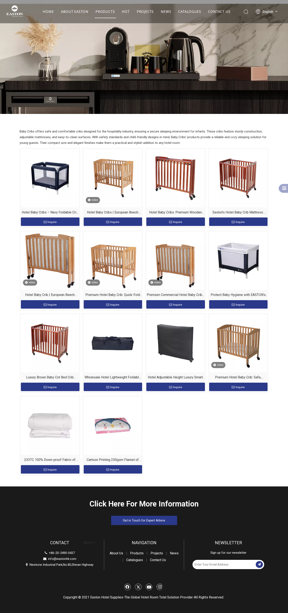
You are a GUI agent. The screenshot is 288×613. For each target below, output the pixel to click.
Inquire (52, 222)
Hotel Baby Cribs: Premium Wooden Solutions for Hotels (175, 213)
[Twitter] (138, 586)
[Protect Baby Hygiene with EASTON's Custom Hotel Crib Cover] (238, 260)
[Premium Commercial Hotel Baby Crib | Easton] (175, 260)
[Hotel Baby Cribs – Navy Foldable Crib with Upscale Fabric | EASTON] (50, 178)
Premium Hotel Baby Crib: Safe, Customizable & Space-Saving (238, 378)
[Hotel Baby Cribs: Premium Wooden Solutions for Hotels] (175, 178)
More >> (89, 542)
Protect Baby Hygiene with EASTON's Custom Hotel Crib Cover (238, 295)
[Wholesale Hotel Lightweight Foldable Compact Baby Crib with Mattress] (113, 343)
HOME (48, 11)
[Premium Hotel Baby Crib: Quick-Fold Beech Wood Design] (113, 260)
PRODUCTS (105, 11)
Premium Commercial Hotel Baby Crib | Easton (175, 295)
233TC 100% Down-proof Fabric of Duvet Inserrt (49, 460)
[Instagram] (159, 586)
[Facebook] (127, 586)
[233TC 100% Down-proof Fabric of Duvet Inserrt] (50, 426)
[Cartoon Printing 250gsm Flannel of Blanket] (113, 426)
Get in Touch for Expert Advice (144, 520)
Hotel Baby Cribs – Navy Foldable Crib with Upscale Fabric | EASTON (50, 213)
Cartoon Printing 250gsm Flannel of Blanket (113, 460)
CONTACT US (219, 11)
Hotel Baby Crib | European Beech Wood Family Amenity (50, 295)
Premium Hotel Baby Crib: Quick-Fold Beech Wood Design (112, 295)
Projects (157, 553)
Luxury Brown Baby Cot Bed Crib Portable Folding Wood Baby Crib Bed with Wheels (50, 378)
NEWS (166, 11)
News (174, 553)
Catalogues (134, 560)
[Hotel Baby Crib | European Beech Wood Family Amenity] (50, 260)
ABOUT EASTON (74, 11)
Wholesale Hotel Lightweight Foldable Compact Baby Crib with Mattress (113, 378)
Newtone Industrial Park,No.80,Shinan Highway (59, 565)
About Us (116, 553)
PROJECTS (145, 11)
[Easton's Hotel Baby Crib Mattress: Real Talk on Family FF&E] (238, 178)
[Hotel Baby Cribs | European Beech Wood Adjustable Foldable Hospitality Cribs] (113, 178)
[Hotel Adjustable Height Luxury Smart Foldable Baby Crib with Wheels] (175, 343)
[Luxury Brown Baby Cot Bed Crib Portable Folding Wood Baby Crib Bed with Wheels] (50, 343)
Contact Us (158, 560)
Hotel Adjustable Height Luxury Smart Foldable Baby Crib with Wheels (175, 378)
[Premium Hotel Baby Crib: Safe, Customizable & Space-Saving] (238, 343)
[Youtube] (149, 586)
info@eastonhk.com (62, 559)
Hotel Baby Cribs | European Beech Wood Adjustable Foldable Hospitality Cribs (112, 213)
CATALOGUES (189, 11)
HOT (125, 11)
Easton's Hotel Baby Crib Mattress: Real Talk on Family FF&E (238, 213)
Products (137, 553)
